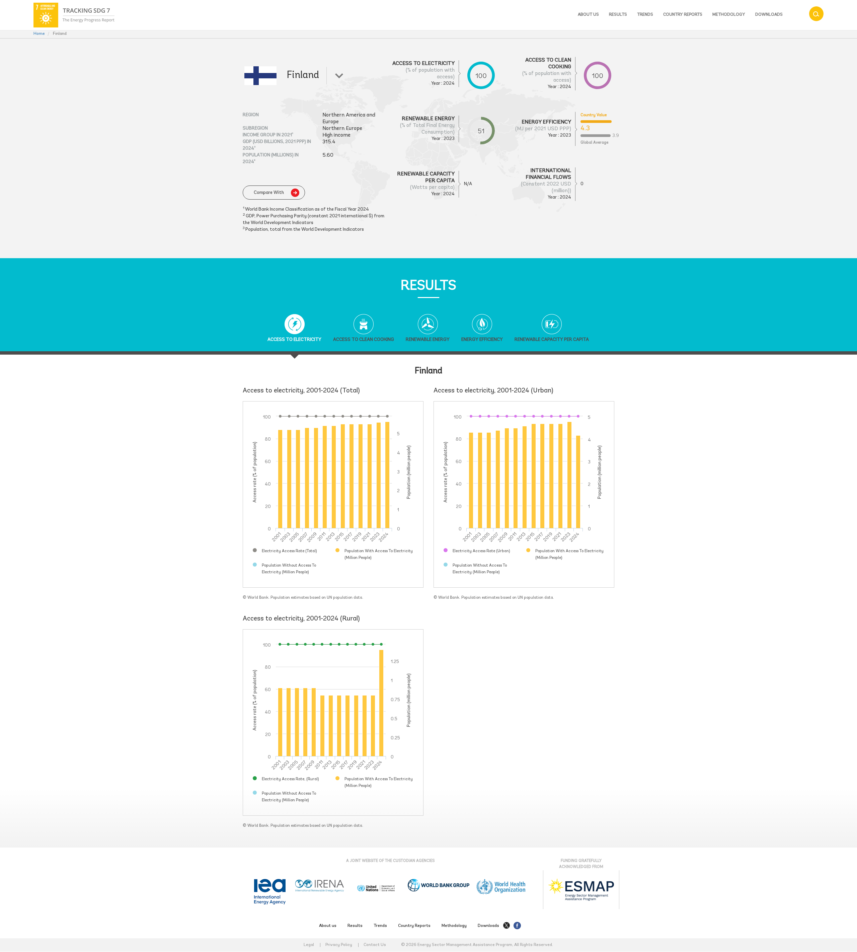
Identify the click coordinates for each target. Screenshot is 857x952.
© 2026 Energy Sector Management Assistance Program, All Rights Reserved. (477, 945)
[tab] (294, 333)
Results (618, 14)
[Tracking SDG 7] (73, 15)
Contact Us (375, 945)
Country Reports (682, 14)
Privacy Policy (338, 945)
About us (588, 14)
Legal (309, 945)
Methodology (728, 14)
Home (39, 33)
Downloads (769, 14)
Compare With (269, 192)
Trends (645, 14)
